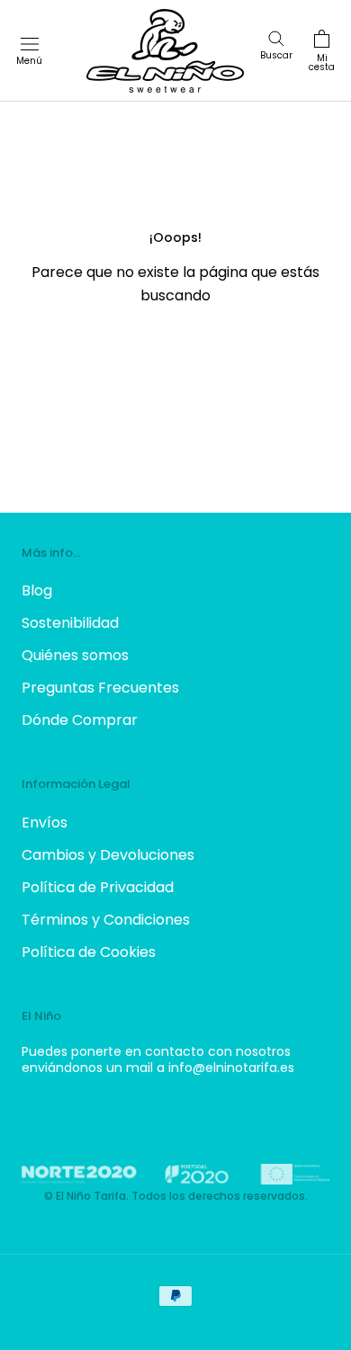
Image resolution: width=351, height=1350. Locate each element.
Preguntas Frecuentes (100, 687)
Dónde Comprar (80, 720)
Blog (37, 590)
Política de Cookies (89, 952)
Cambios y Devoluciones (108, 855)
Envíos (45, 822)
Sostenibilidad (70, 622)
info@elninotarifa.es (231, 1068)
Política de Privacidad (98, 887)
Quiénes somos (75, 655)
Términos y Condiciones (106, 919)
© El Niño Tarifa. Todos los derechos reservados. (176, 1195)
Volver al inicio (175, 363)
